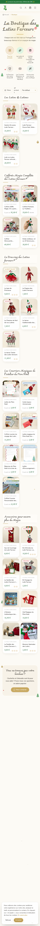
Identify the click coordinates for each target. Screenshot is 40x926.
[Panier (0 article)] (30, 8)
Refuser (8, 920)
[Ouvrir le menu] (35, 7)
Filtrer (9, 90)
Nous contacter (21, 690)
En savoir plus (22, 915)
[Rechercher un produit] (21, 8)
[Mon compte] (25, 8)
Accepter (18, 920)
